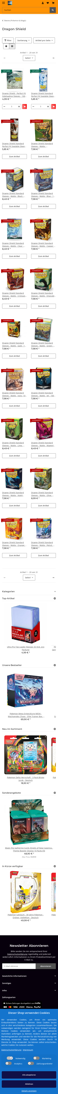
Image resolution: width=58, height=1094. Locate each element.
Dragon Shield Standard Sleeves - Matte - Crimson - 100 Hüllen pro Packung (14, 294)
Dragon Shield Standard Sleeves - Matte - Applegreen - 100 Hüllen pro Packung (42, 145)
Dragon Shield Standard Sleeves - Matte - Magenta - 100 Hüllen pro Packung (43, 444)
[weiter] (53, 58)
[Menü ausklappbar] (3, 1)
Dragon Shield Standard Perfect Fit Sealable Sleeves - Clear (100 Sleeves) (43, 95)
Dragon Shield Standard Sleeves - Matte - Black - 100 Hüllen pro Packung (13, 195)
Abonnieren (45, 966)
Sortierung (22, 40)
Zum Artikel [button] (14, 156)
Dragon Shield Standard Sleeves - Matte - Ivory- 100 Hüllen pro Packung (14, 394)
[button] (42, 3)
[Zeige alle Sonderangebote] (55, 793)
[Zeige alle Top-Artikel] (55, 598)
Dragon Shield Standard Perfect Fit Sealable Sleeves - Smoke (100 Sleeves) (14, 145)
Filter (8, 40)
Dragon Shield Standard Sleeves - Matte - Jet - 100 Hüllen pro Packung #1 (42, 394)
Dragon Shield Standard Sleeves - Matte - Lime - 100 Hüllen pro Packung (13, 444)
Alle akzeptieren (29, 1075)
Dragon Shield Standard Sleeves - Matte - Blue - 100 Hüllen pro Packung (43, 195)
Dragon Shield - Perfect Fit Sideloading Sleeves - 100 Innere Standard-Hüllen (14, 95)
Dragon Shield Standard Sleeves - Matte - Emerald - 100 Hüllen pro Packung (43, 294)
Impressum (28, 1050)
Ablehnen (29, 1084)
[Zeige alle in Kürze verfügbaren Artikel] (55, 866)
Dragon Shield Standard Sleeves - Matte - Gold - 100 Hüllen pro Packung (14, 344)
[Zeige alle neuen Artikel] (55, 729)
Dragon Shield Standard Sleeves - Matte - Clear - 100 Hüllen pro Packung (13, 244)
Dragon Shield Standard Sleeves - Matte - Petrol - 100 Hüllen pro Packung (42, 544)
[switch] (10, 1058)
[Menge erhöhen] (19, 106)
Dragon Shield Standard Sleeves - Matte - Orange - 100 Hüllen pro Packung (14, 544)
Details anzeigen (29, 1091)
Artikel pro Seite (42, 40)
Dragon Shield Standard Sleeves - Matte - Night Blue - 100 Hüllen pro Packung (13, 494)
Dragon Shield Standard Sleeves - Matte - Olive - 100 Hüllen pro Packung (42, 494)
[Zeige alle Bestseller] (55, 665)
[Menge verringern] (4, 106)
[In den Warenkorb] (24, 106)
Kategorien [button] (8, 591)
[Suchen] (53, 10)
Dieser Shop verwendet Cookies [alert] (29, 1013)
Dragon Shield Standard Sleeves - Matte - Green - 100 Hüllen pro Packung (42, 344)
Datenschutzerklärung (17, 954)
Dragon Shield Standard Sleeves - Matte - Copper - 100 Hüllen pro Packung (42, 244)
